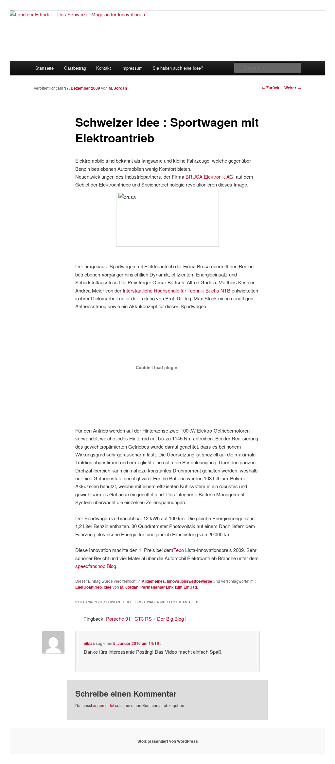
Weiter (292, 88)
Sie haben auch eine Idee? (178, 68)
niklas (89, 643)
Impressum (132, 68)
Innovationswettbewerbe (189, 581)
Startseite (44, 68)
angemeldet (103, 705)
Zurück (270, 88)
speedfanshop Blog (95, 565)
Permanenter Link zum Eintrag (168, 587)
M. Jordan (118, 88)
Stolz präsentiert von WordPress (167, 741)
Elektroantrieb (88, 587)
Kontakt (103, 68)
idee (108, 587)
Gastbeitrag (75, 68)
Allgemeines (153, 581)
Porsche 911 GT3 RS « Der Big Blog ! (146, 618)
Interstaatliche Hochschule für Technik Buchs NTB (176, 290)
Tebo (178, 549)
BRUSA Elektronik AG (209, 176)
